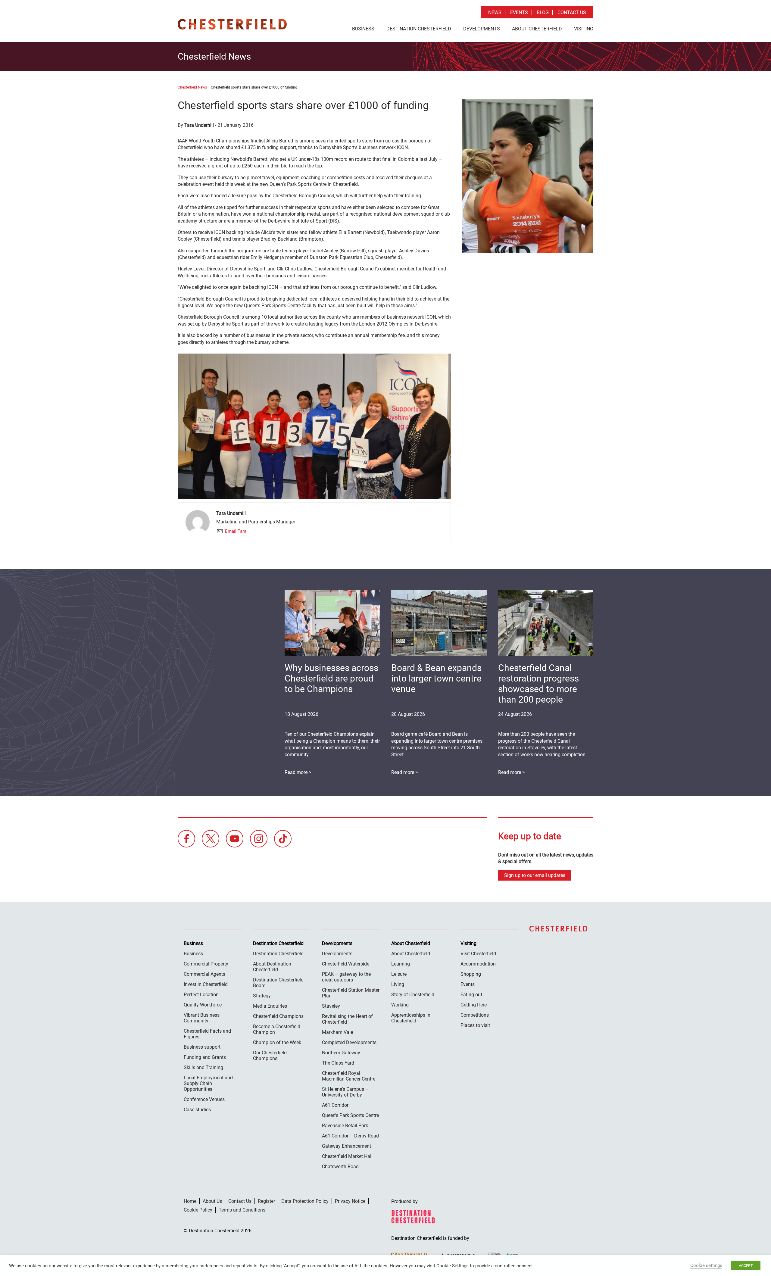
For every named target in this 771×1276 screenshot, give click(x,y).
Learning (400, 964)
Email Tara (235, 531)
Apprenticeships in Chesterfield (410, 1018)
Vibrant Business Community (202, 1018)
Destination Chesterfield (232, 24)
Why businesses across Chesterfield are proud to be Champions (331, 678)
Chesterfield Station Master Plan (350, 993)
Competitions (474, 1015)
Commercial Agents (204, 974)
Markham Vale (337, 1032)
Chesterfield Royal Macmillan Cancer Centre (348, 1076)
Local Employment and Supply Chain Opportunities (208, 1083)
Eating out (471, 994)
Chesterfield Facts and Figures (207, 1034)
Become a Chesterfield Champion (276, 1029)
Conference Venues (204, 1099)
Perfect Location (201, 994)
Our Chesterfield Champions (270, 1055)
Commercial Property (206, 964)
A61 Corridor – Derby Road (350, 1136)
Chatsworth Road (340, 1166)
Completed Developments (349, 1042)
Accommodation (478, 964)
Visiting (583, 29)
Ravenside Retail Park (345, 1125)
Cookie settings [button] (706, 1265)
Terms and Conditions (242, 1210)
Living (397, 984)
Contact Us (571, 12)
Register (266, 1201)
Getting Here (473, 1005)
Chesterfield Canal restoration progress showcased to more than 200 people (538, 684)
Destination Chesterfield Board (278, 982)
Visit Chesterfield (478, 953)
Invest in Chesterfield (206, 984)
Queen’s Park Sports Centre (350, 1115)
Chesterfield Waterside (345, 964)
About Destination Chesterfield (272, 966)
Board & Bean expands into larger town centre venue (436, 678)
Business (363, 29)
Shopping (470, 974)
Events (519, 12)
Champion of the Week (277, 1042)
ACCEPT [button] (746, 1265)
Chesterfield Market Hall (347, 1156)
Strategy (262, 996)
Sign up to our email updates (534, 875)
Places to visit (475, 1025)
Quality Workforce (203, 1005)
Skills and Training (203, 1067)
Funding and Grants (205, 1057)
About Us (212, 1201)
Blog (543, 12)
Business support (202, 1047)
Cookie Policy (198, 1210)
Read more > (511, 772)
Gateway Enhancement (346, 1146)
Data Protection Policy (305, 1201)
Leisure (399, 974)
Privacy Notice (350, 1201)
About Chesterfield (537, 29)
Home (190, 1201)
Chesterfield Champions (278, 1016)
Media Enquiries (270, 1006)
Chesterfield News (192, 87)
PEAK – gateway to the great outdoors (346, 977)
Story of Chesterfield (412, 994)
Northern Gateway (341, 1053)
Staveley (331, 1006)
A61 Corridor (335, 1105)
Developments (481, 29)
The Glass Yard (338, 1063)
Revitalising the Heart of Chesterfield (347, 1019)
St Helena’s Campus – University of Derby (345, 1092)
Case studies (197, 1109)
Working (400, 1005)
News (494, 12)
